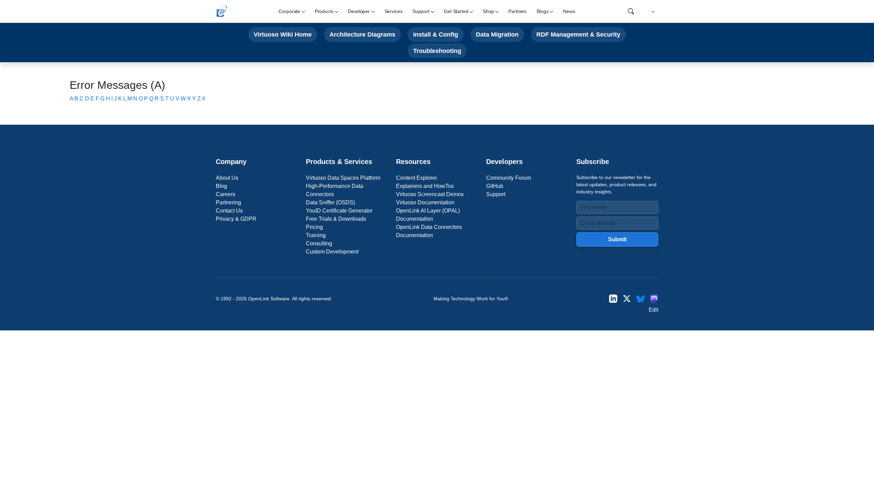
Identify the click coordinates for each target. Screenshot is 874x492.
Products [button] (324, 11)
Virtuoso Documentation (425, 202)
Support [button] (420, 11)
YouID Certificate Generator (339, 211)
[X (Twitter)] (627, 299)
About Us (227, 178)
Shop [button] (488, 11)
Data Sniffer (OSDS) (330, 202)
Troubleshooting (437, 50)
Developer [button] (359, 11)
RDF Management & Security (578, 34)
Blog (221, 186)
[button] (652, 11)
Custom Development (332, 252)
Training (316, 235)
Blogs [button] (542, 11)
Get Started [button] (456, 11)
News (569, 11)
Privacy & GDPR (236, 219)
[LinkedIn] (613, 299)
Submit (617, 239)
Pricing (314, 227)
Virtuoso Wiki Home (283, 34)
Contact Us (229, 211)
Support (495, 194)
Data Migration (497, 34)
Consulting (319, 243)
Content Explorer (416, 178)
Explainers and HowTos (425, 186)
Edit (653, 310)
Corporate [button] (289, 11)
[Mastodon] (654, 299)
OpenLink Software (269, 298)
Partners (517, 11)
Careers (225, 194)
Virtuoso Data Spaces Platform (343, 178)
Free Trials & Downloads (336, 219)
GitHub (494, 186)
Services (393, 11)
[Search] (631, 11)
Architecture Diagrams (362, 34)
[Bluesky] (640, 299)
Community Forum (508, 178)
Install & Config (435, 34)
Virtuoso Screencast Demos (430, 194)
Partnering (228, 202)
